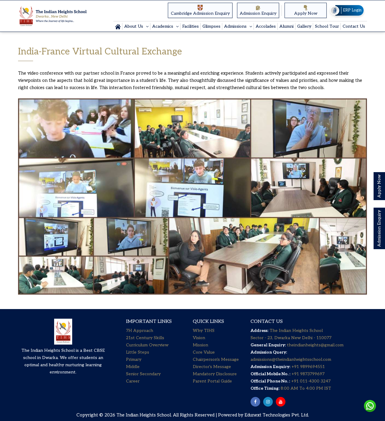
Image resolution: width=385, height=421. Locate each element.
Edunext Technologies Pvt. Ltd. (277, 415)
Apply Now (305, 13)
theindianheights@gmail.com (315, 345)
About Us (134, 26)
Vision (199, 337)
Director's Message (212, 366)
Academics (163, 26)
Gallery (304, 26)
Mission (200, 345)
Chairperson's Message (216, 359)
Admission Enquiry (258, 13)
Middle (133, 366)
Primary (133, 359)
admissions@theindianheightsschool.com (291, 359)
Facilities (190, 26)
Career (133, 381)
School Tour (327, 26)
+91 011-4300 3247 (310, 381)
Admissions (236, 26)
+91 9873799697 (307, 373)
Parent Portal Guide (212, 381)
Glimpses (211, 26)
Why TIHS (203, 330)
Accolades (266, 26)
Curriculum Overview (147, 345)
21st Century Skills (145, 337)
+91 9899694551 (308, 366)
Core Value (204, 352)
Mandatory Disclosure (215, 373)
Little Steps (137, 352)
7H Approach (139, 330)
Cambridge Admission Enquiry (200, 13)
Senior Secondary (143, 373)
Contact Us (354, 26)
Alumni (286, 26)
